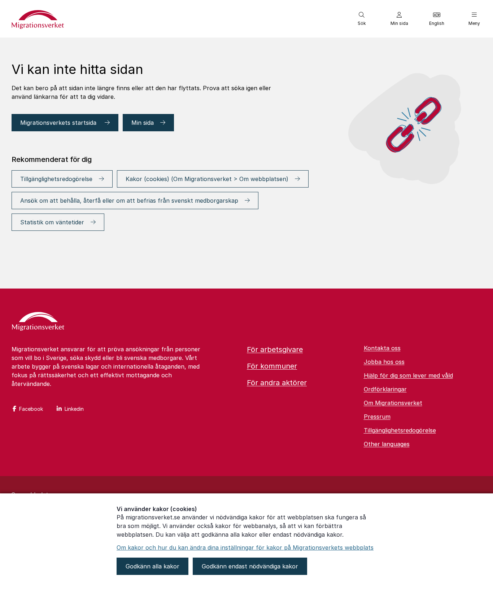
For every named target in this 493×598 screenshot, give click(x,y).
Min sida (142, 122)
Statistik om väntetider (52, 222)
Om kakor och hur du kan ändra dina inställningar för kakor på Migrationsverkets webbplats (245, 547)
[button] (361, 19)
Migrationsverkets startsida (59, 122)
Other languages (387, 444)
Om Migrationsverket (393, 402)
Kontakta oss (382, 348)
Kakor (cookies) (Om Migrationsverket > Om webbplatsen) (207, 179)
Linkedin (74, 409)
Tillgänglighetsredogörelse (56, 179)
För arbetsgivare (275, 349)
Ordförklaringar (385, 389)
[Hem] (38, 322)
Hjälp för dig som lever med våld (408, 375)
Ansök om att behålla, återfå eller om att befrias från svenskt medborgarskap (129, 200)
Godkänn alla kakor (152, 566)
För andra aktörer (277, 382)
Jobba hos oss (384, 361)
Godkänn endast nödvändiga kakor (250, 566)
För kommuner (272, 366)
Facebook (31, 409)
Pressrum (377, 416)
